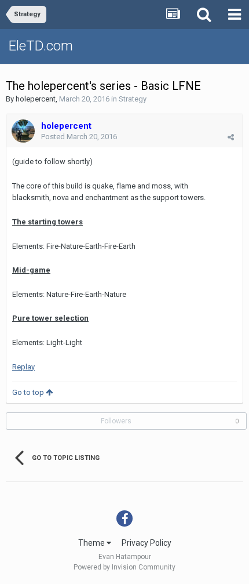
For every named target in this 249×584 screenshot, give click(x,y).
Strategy (133, 99)
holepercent (36, 99)
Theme (92, 542)
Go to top (29, 392)
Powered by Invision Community (124, 567)
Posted (79, 136)
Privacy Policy (146, 542)
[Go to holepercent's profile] (23, 131)
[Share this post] (231, 137)
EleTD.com (41, 46)
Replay (23, 366)
